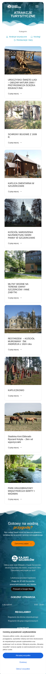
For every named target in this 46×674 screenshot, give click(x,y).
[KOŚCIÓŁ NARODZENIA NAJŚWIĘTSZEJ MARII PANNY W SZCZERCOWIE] (23, 213)
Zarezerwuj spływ (22, 544)
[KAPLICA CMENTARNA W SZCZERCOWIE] (23, 164)
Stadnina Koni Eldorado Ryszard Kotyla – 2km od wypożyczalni (20, 439)
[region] (23, 651)
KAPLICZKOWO (16, 390)
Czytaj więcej (13, 94)
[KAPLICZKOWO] (23, 371)
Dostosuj (23, 662)
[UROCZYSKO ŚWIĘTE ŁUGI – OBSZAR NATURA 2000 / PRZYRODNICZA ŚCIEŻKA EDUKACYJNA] (23, 60)
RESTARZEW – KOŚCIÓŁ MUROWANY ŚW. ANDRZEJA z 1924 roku (21, 341)
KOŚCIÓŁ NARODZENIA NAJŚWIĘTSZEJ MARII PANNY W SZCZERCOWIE (21, 235)
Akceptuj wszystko (23, 655)
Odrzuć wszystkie (23, 669)
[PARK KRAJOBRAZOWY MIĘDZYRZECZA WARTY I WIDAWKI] (23, 469)
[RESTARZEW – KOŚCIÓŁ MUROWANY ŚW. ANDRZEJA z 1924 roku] (23, 319)
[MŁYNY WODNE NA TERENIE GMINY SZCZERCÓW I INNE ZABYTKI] (23, 265)
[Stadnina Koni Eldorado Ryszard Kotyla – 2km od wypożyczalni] (23, 417)
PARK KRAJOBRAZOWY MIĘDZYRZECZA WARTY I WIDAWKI (21, 491)
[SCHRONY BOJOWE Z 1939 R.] (23, 115)
